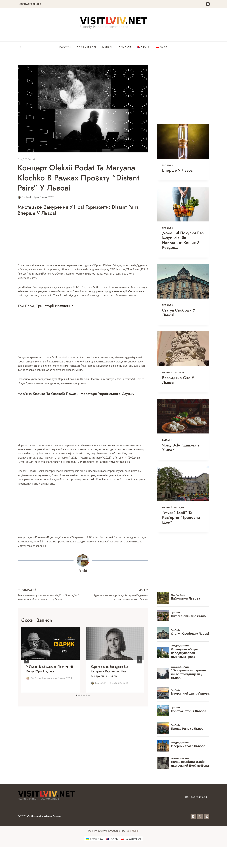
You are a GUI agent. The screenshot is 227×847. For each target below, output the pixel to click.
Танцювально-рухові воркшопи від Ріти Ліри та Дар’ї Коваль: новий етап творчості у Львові (48, 595)
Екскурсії (65, 47)
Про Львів (125, 47)
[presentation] (50, 643)
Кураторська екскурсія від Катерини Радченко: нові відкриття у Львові (109, 671)
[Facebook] (208, 4)
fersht (29, 197)
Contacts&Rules (30, 4)
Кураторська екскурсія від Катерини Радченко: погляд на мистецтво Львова (120, 595)
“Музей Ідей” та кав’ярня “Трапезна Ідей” (181, 517)
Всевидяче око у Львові (178, 380)
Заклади (107, 47)
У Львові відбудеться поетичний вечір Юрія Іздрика (49, 669)
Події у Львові (86, 47)
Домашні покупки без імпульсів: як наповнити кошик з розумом (183, 240)
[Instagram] (206, 816)
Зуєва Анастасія (43, 678)
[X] (200, 816)
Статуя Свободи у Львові (178, 312)
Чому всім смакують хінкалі (181, 447)
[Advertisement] (83, 240)
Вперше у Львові (178, 170)
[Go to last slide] (26, 659)
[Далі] (139, 659)
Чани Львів (132, 830)
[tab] (76, 695)
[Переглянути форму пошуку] (20, 47)
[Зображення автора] (19, 197)
